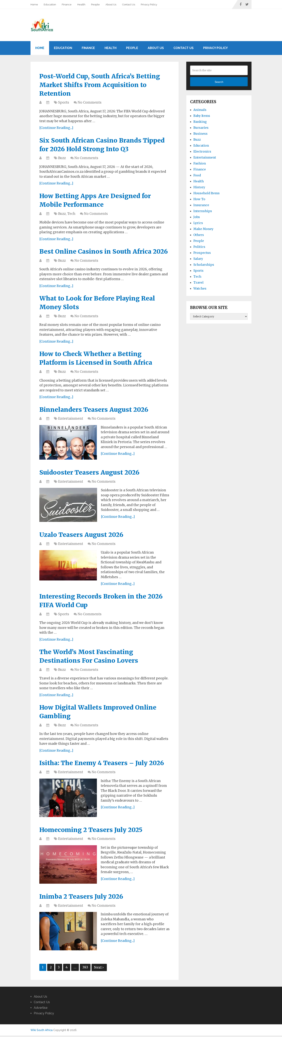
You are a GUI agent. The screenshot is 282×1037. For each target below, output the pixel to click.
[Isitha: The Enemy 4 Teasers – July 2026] (68, 798)
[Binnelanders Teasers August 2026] (68, 442)
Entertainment (70, 418)
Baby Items (201, 116)
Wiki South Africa (42, 1030)
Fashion (199, 163)
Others (198, 235)
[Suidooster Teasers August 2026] (68, 505)
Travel (198, 282)
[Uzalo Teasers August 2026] (68, 565)
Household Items (206, 193)
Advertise (41, 1008)
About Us (111, 4)
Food (197, 175)
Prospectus (202, 253)
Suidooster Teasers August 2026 (89, 472)
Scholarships (203, 265)
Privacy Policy (149, 4)
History (199, 187)
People (95, 4)
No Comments (89, 102)
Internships (202, 211)
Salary (198, 259)
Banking (200, 122)
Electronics (202, 151)
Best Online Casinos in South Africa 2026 (103, 251)
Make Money (203, 229)
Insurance (201, 205)
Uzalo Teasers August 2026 (81, 535)
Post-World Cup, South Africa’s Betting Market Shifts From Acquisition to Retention (99, 84)
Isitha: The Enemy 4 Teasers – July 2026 (101, 763)
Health (81, 4)
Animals (199, 110)
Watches (199, 288)
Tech (71, 214)
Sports (63, 102)
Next (98, 967)
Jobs (196, 217)
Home (34, 4)
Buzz (62, 158)
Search (219, 81)
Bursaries (201, 128)
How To (199, 199)
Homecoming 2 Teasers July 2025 (90, 830)
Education (50, 4)
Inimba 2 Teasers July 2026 (81, 896)
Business (200, 133)
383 (85, 967)
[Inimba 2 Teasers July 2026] (68, 931)
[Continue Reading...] (56, 128)
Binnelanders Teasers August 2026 (93, 409)
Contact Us (128, 4)
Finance (67, 4)
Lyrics (198, 223)
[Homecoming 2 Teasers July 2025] (68, 864)
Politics (199, 247)
